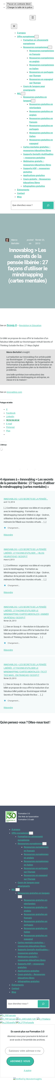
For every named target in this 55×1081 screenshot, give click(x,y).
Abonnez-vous (20, 1061)
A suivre (27, 1070)
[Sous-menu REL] (23, 93)
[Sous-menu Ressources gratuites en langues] (33, 100)
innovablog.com (14, 392)
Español (12, 1022)
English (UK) (31, 1019)
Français (11, 1015)
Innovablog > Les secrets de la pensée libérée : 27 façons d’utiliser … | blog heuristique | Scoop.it (25, 553)
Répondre (8, 535)
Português (29, 1022)
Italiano (46, 1019)
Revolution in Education (30, 325)
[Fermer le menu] (14, 26)
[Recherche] (48, 205)
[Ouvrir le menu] (33, 17)
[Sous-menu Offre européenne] (36, 36)
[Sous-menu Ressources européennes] (50, 47)
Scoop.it (12, 325)
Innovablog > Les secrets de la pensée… (26, 499)
